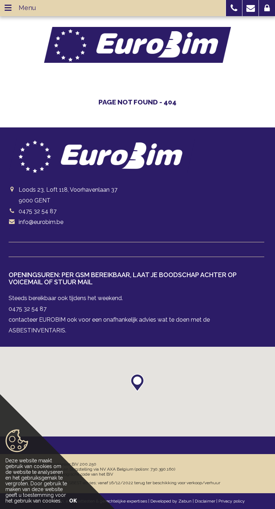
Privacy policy (231, 501)
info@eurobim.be (41, 222)
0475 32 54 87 (38, 211)
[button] (234, 8)
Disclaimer (205, 501)
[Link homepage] (137, 45)
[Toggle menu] (8, 8)
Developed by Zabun (171, 501)
